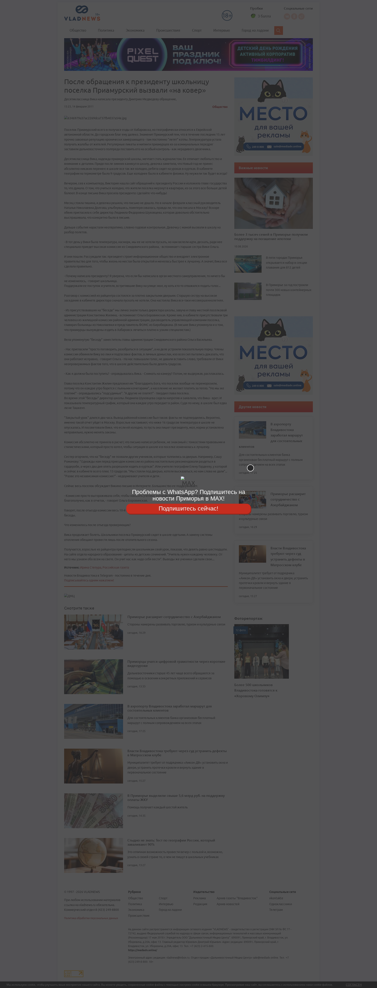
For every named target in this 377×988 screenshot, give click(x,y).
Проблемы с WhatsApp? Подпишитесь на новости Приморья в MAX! (188, 495)
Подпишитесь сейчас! (188, 508)
